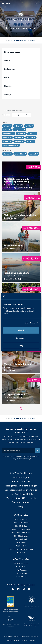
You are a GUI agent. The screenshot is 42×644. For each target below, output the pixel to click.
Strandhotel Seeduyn (21, 522)
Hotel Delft (21, 552)
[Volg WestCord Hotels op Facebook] (13, 589)
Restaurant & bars (21, 481)
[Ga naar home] (21, 18)
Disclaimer (24, 640)
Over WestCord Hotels (21, 493)
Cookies (9, 640)
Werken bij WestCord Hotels (21, 498)
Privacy (16, 640)
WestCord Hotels (14, 637)
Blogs (21, 506)
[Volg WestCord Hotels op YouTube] (28, 589)
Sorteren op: (6, 115)
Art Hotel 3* (21, 542)
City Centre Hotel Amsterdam (21, 549)
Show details (30, 322)
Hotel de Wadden (21, 519)
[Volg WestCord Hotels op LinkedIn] (18, 589)
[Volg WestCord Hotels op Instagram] (23, 589)
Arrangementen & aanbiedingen (21, 485)
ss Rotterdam (21, 576)
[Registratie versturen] (37, 450)
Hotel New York (21, 573)
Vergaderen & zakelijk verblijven (21, 489)
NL (36, 3)
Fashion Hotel (21, 539)
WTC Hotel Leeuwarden (21, 532)
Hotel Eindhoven (21, 536)
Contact (32, 640)
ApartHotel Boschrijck (21, 529)
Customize (20, 338)
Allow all (21, 330)
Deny (21, 345)
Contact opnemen (21, 502)
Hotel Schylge (21, 526)
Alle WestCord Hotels (21, 473)
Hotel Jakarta (21, 566)
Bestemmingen (21, 477)
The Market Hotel (21, 563)
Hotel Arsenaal (21, 570)
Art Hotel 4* (21, 546)
